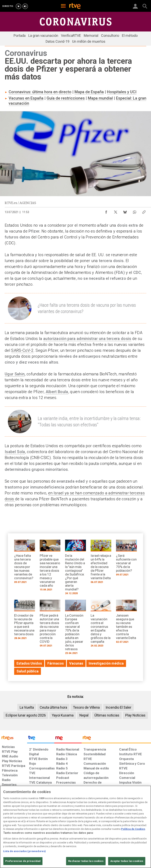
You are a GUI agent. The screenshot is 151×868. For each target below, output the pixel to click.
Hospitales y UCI (121, 92)
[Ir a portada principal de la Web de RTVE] (13, 737)
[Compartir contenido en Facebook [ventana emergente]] (106, 211)
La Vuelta (27, 707)
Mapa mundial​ (100, 98)
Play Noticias (135, 715)
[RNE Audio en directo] (25, 6)
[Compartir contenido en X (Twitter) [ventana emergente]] (115, 211)
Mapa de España (89, 92)
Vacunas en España (26, 98)
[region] (75, 827)
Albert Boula (57, 391)
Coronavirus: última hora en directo (40, 92)
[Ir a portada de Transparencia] (116, 738)
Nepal (83, 715)
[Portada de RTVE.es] (75, 6)
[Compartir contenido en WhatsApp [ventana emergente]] (134, 211)
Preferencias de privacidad (23, 861)
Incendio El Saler (118, 707)
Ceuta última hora (53, 707)
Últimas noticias (106, 715)
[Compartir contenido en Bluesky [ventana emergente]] (125, 211)
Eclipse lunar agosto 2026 (26, 715)
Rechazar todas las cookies (85, 861)
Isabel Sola (15, 451)
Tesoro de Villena (86, 707)
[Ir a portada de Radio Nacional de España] (67, 738)
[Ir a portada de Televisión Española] (40, 738)
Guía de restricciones (66, 98)
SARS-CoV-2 (22, 350)
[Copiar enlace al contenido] (144, 211)
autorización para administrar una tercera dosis (87, 338)
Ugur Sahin (15, 374)
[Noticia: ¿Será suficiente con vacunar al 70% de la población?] (126, 559)
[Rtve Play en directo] (18, 6)
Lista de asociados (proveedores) (24, 851)
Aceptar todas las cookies (126, 861)
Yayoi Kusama (63, 715)
